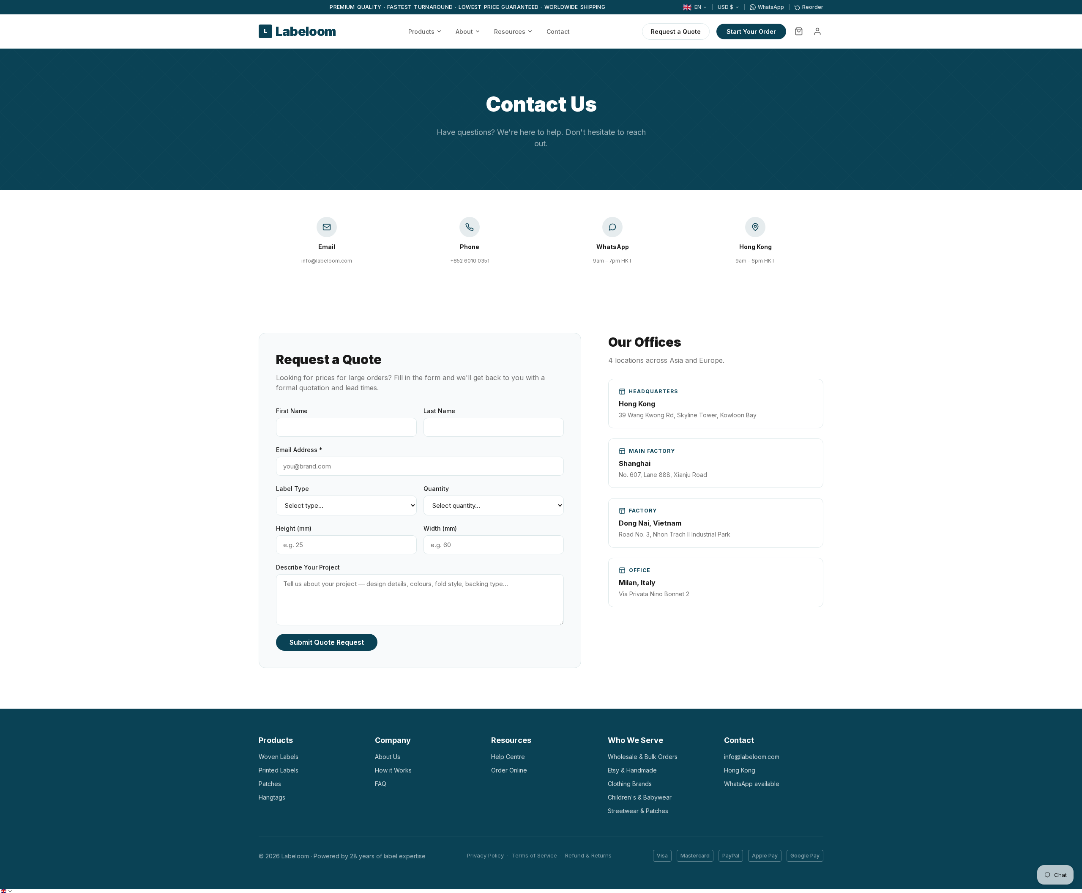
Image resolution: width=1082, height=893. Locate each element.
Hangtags (272, 797)
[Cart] (799, 31)
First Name (292, 410)
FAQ (380, 783)
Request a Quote (676, 31)
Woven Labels (278, 756)
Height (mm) (293, 528)
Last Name (439, 410)
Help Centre (508, 756)
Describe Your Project (308, 567)
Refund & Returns (588, 855)
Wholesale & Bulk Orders (643, 756)
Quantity (436, 488)
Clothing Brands (630, 783)
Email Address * (299, 449)
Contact (558, 31)
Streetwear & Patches (638, 810)
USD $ (725, 7)
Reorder (812, 7)
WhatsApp (771, 7)
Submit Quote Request (327, 642)
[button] (6, 891)
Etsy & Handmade (632, 770)
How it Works (393, 770)
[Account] (817, 31)
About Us (387, 756)
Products (421, 31)
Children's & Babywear (640, 797)
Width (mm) (440, 528)
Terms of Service (534, 855)
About (464, 31)
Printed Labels (278, 770)
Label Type (292, 488)
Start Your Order (751, 31)
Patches (270, 783)
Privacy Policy (485, 855)
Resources (509, 31)
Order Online (509, 770)
